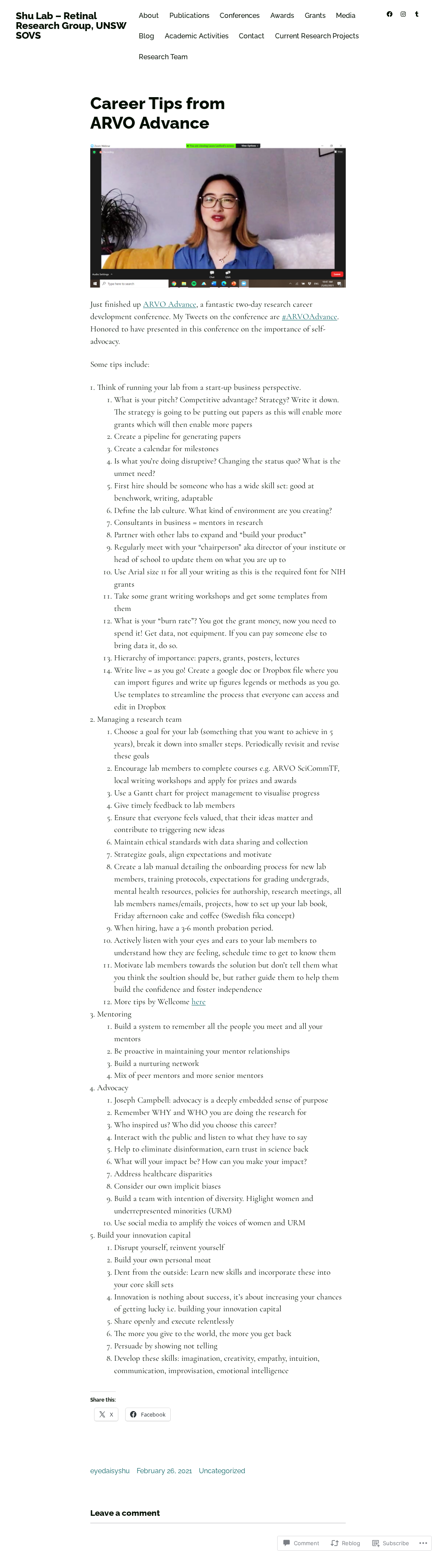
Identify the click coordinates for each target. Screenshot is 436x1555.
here (199, 1001)
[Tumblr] (416, 14)
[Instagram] (403, 14)
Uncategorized (222, 1471)
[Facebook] (389, 14)
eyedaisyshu (110, 1471)
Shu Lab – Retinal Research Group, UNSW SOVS (71, 25)
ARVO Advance (169, 304)
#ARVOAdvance (309, 316)
